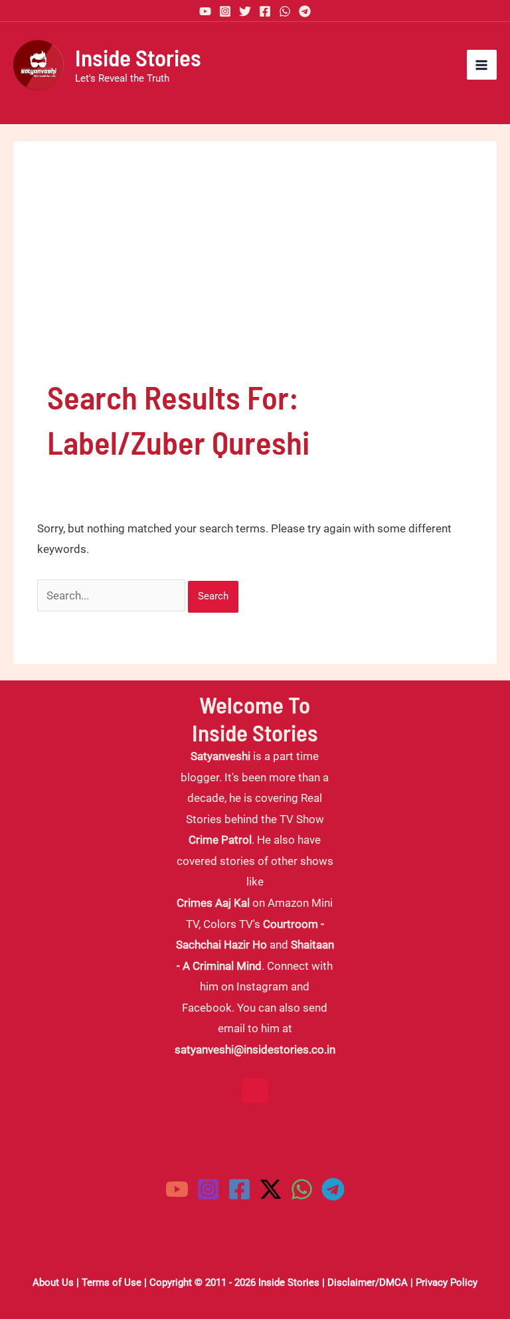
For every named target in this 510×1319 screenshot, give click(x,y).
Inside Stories (138, 57)
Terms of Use (111, 1282)
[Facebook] (265, 11)
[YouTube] (205, 11)
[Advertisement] (255, 275)
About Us (53, 1282)
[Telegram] (305, 11)
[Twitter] (245, 11)
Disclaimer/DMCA (367, 1282)
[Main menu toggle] (482, 65)
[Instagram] (225, 11)
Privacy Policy (446, 1282)
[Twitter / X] (270, 1189)
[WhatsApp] (285, 11)
